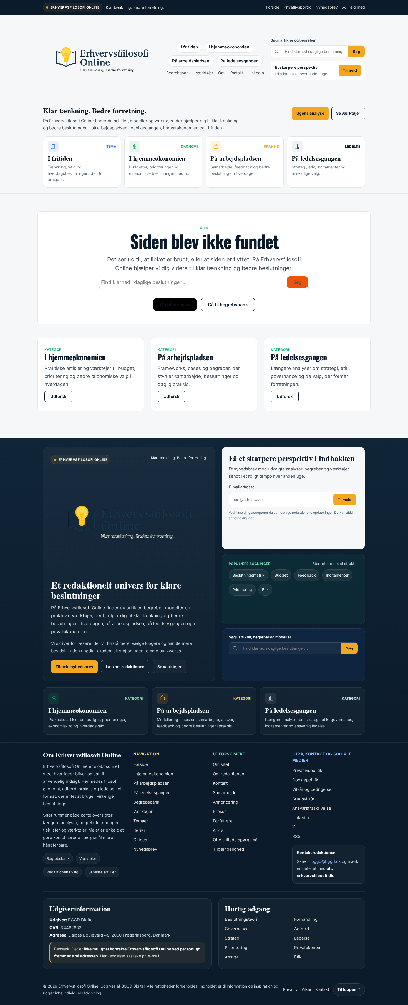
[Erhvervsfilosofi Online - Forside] (101, 59)
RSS (296, 836)
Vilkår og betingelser (312, 789)
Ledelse (302, 938)
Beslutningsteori (241, 919)
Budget (281, 575)
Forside (272, 7)
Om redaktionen (228, 773)
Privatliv (290, 989)
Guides (140, 839)
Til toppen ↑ (349, 989)
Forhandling (306, 919)
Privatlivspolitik (297, 7)
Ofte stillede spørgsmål (235, 839)
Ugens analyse (310, 113)
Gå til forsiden (175, 304)
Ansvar (231, 957)
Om (221, 72)
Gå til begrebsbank (228, 304)
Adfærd (301, 928)
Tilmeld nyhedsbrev (74, 666)
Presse (220, 811)
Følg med (356, 7)
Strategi (232, 938)
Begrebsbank (178, 72)
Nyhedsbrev (326, 7)
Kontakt (236, 72)
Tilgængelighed (228, 849)
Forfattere (223, 821)
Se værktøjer (348, 113)
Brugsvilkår (303, 798)
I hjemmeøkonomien (229, 47)
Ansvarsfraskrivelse (311, 808)
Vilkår (306, 989)
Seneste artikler (102, 872)
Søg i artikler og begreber (293, 40)
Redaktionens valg (62, 872)
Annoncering (225, 802)
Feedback (307, 575)
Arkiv (218, 830)
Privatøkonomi (308, 947)
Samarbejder (225, 792)
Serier (139, 830)
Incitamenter (337, 575)
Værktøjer (204, 72)
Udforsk (58, 396)
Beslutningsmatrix (248, 575)
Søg (356, 51)
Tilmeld (350, 70)
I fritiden (189, 47)
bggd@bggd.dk (326, 861)
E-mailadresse (242, 487)
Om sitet (221, 764)
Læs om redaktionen (125, 666)
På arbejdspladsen (190, 60)
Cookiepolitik (305, 779)
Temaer (140, 821)
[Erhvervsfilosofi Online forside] (129, 521)
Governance (237, 928)
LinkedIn (256, 72)
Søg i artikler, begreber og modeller (260, 637)
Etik (265, 589)
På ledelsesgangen (239, 60)
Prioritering (242, 589)
